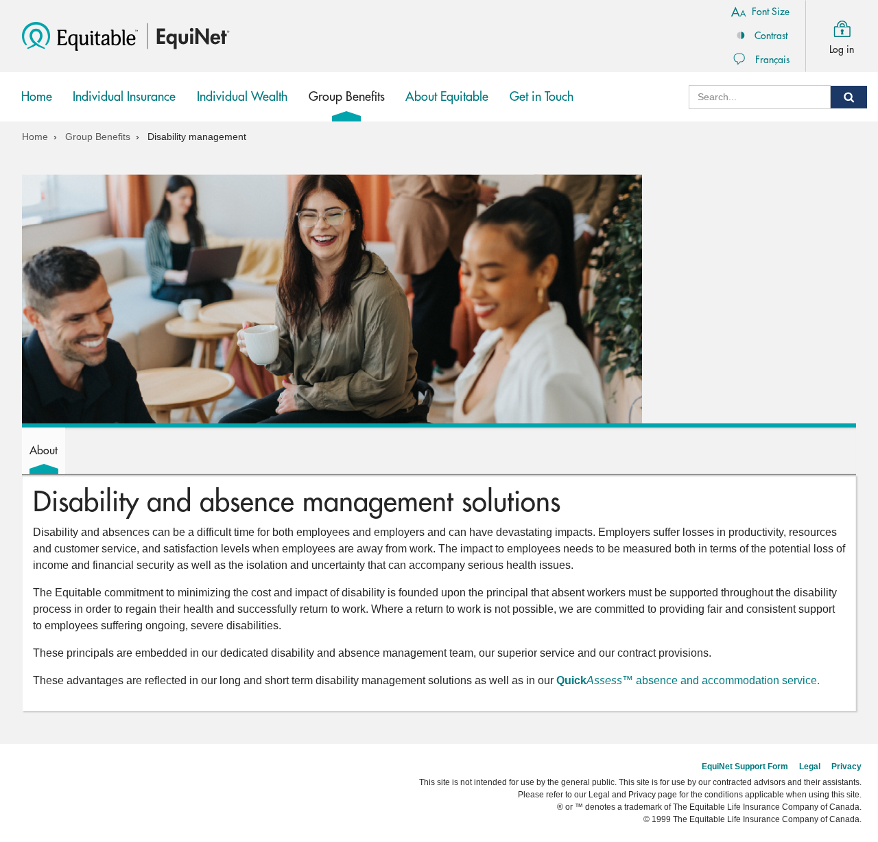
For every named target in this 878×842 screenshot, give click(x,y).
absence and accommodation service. (688, 680)
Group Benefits (350, 106)
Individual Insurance (124, 106)
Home (36, 97)
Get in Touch (541, 97)
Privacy (846, 766)
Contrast (771, 35)
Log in (841, 49)
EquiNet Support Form (745, 766)
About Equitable (446, 97)
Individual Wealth (242, 106)
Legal (809, 766)
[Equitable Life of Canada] (80, 35)
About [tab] (43, 450)
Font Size (771, 11)
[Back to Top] (856, 719)
